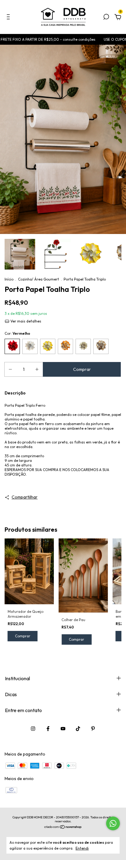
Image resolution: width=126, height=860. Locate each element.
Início (9, 279)
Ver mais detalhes (25, 321)
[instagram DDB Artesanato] (33, 728)
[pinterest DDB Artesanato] (93, 728)
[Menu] (9, 18)
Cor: (17, 333)
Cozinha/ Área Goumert (38, 279)
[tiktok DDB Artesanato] (78, 728)
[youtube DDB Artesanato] (63, 728)
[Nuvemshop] (63, 827)
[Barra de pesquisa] (106, 18)
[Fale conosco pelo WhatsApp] (113, 823)
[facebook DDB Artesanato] (48, 728)
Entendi (82, 848)
